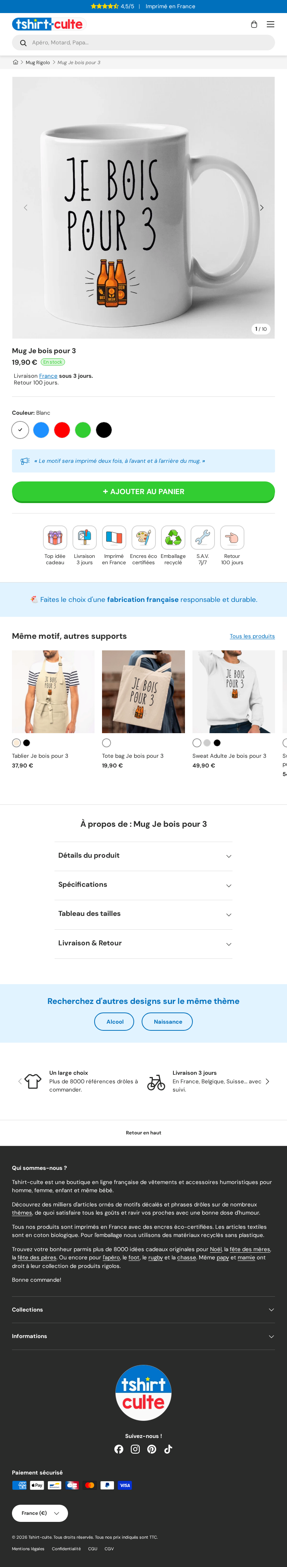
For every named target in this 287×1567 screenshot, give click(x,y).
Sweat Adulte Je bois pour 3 (229, 756)
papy (223, 1257)
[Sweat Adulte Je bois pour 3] (233, 691)
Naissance (168, 1022)
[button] (254, 24)
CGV (109, 1548)
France (48, 376)
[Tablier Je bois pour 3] (53, 691)
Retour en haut (143, 1133)
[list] (143, 208)
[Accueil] (15, 62)
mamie (246, 1257)
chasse (186, 1257)
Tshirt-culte (40, 1537)
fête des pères (37, 1257)
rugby (155, 1257)
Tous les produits (252, 636)
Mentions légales (28, 1548)
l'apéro (111, 1257)
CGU (92, 1548)
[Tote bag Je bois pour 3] (143, 691)
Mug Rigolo (38, 62)
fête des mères (250, 1249)
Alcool (115, 1022)
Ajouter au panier (147, 491)
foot (134, 1257)
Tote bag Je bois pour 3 (133, 756)
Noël (216, 1249)
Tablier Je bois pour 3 (40, 756)
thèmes (22, 1212)
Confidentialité (66, 1548)
